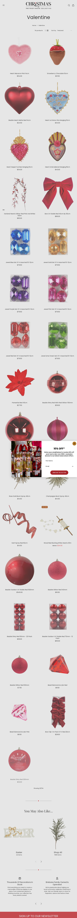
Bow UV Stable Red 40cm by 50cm (57, 214)
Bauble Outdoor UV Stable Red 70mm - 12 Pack (57, 637)
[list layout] (45, 30)
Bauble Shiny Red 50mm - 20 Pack (19, 636)
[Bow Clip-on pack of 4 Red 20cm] (57, 711)
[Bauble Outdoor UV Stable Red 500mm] (19, 569)
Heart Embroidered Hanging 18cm (57, 167)
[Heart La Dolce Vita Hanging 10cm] (57, 99)
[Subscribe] (72, 466)
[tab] (3, 209)
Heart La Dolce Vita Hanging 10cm (57, 120)
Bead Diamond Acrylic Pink (19, 732)
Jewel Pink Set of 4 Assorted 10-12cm (57, 309)
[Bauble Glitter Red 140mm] (57, 569)
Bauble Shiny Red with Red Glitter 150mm (57, 403)
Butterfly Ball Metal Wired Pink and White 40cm (57, 826)
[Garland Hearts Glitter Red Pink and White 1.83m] (19, 193)
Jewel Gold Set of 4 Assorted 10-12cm (57, 262)
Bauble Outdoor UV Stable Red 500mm (19, 590)
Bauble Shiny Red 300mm (19, 825)
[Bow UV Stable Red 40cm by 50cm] (57, 193)
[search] (69, 5)
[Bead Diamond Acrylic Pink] (19, 711)
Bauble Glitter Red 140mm (57, 590)
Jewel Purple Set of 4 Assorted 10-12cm (19, 309)
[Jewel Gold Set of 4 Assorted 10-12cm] (57, 242)
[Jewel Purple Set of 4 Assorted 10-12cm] (19, 288)
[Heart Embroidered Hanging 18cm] (57, 146)
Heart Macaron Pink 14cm (19, 73)
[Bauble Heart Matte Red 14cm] (19, 99)
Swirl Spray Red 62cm (20, 543)
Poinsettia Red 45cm (19, 403)
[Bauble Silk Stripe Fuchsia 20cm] (57, 429)
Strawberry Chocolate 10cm (57, 73)
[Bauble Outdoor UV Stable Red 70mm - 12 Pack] (57, 616)
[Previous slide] (36, 910)
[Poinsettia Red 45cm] (19, 382)
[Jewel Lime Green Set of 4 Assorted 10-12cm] (57, 335)
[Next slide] (41, 910)
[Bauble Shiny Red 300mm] (19, 805)
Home (34, 25)
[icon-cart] (73, 5)
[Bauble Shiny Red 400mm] (19, 429)
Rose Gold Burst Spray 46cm (19, 496)
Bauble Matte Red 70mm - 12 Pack (57, 779)
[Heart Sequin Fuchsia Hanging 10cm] (19, 146)
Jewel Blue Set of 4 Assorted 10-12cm (19, 262)
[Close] (74, 443)
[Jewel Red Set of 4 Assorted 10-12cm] (19, 335)
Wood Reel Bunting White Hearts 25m (57, 543)
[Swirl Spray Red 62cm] (19, 522)
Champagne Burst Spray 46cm (57, 496)
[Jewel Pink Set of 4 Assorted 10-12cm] (57, 288)
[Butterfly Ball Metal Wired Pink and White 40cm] (57, 805)
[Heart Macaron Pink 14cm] (19, 53)
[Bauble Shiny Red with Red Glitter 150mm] (57, 382)
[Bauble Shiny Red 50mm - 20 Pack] (19, 616)
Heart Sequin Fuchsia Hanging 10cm (19, 167)
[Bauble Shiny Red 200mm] (19, 758)
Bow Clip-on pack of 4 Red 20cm (57, 732)
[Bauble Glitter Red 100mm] (19, 664)
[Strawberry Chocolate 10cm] (57, 53)
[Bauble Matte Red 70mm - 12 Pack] (57, 758)
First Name (49, 461)
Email (47, 466)
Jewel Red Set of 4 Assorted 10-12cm (19, 356)
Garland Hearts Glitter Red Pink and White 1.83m (19, 215)
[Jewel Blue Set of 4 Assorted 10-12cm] (19, 242)
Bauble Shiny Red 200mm (19, 779)
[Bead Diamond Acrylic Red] (57, 664)
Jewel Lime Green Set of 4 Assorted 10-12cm (57, 356)
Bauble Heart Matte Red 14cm (20, 120)
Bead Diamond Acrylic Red (57, 685)
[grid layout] (47, 30)
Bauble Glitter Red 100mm (19, 685)
